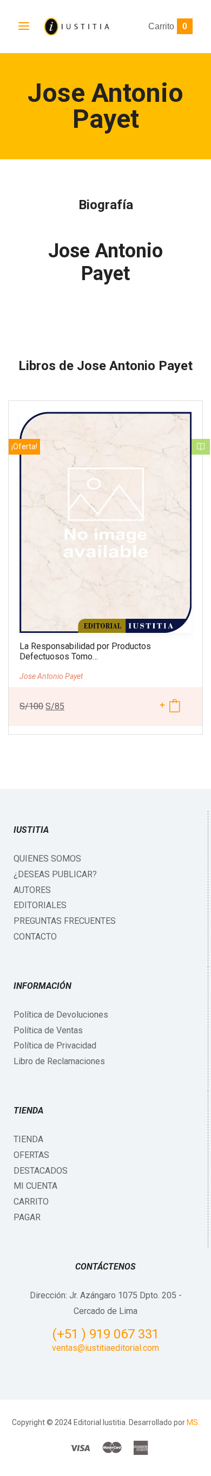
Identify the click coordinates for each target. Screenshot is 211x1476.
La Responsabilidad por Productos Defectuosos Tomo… (85, 651)
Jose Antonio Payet (105, 262)
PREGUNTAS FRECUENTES (65, 921)
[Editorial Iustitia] (76, 26)
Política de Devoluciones (61, 1014)
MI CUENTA (35, 1186)
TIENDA (28, 1139)
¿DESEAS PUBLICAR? (55, 874)
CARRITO (31, 1201)
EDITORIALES (40, 905)
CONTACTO (35, 936)
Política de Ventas (48, 1030)
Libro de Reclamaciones (59, 1061)
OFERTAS (31, 1155)
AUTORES (32, 890)
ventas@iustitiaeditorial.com (105, 1348)
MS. (193, 1422)
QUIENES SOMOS (47, 858)
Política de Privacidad (55, 1045)
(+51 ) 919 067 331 (105, 1334)
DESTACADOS (41, 1171)
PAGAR (27, 1217)
